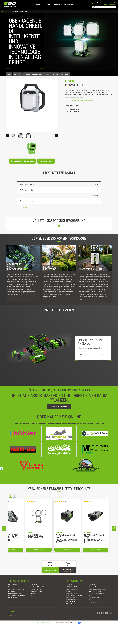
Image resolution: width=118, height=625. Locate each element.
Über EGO (39, 5)
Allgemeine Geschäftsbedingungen (98, 589)
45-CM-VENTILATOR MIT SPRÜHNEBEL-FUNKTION (49, 537)
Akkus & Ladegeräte (36, 591)
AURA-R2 (69, 585)
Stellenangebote (70, 601)
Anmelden (109, 3)
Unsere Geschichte (71, 593)
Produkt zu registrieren (109, 4)
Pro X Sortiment (12, 585)
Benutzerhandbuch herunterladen (22, 161)
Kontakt (68, 591)
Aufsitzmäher (12, 591)
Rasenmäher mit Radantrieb (16, 589)
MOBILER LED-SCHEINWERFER (76, 536)
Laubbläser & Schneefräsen (38, 587)
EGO (10, 5)
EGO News (92, 585)
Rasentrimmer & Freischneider (16, 595)
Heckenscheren (12, 598)
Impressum (92, 595)
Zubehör (33, 595)
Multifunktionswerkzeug (14, 593)
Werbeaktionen (70, 604)
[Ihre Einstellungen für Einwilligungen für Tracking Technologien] (1, 468)
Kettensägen (34, 585)
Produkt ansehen (22, 550)
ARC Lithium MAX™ (71, 587)
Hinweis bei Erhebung (44, 623)
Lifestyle (33, 593)
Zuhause (4, 12)
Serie (48, 5)
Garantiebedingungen (95, 591)
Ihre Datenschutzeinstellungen (65, 623)
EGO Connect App (94, 598)
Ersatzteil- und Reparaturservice (97, 593)
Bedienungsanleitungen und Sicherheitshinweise (74, 596)
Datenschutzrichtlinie (72, 599)
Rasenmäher (11, 587)
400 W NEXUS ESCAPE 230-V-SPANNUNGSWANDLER (22, 539)
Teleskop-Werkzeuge (36, 589)
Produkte (57, 5)
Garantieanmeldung (45, 161)
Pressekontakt (92, 602)
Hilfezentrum (92, 600)
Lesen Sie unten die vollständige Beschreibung (79, 100)
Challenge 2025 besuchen (59, 407)
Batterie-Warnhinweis (72, 589)
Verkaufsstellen (68, 5)
